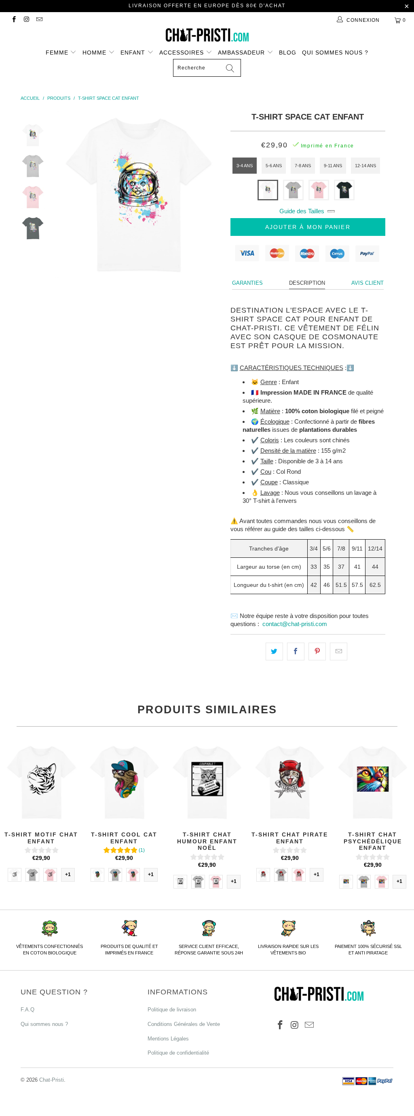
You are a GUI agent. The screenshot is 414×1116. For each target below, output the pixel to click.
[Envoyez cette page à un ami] (338, 651)
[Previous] (64, 194)
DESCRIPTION (307, 283)
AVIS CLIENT (367, 283)
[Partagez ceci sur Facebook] (295, 651)
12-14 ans (365, 165)
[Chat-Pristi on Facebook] (13, 20)
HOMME (95, 52)
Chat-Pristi (51, 1080)
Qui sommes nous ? (335, 52)
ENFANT (133, 52)
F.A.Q (27, 1010)
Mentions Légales (168, 1039)
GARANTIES (247, 283)
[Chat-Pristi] (207, 35)
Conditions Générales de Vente (184, 1024)
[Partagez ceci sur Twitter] (274, 651)
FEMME (58, 52)
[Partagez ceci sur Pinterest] (317, 651)
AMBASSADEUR (242, 52)
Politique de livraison (172, 1010)
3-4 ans (245, 165)
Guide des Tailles (301, 211)
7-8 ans (303, 165)
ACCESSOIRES (182, 52)
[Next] (213, 194)
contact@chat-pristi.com (294, 623)
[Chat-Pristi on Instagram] (26, 20)
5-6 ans (274, 165)
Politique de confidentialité (178, 1053)
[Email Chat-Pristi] (39, 20)
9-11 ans (333, 165)
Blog (287, 52)
